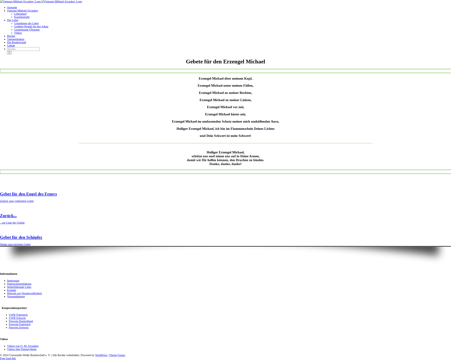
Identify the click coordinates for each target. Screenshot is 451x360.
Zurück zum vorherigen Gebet (17, 201)
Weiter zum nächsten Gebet (15, 244)
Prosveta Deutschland (21, 321)
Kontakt (11, 290)
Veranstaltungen (16, 296)
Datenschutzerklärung (19, 283)
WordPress (101, 355)
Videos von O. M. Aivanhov (23, 346)
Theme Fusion (117, 355)
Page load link (8, 358)
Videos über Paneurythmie (21, 349)
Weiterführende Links (19, 286)
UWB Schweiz (17, 317)
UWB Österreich (18, 314)
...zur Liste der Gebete (12, 222)
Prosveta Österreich (19, 324)
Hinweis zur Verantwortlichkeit (24, 293)
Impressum (13, 280)
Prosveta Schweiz (19, 327)
